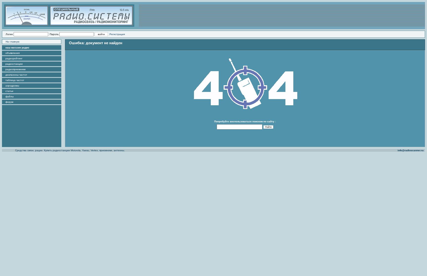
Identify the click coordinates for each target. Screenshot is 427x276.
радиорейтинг (13, 58)
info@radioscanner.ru (411, 150)
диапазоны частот (16, 74)
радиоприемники (15, 69)
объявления (12, 53)
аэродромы (12, 85)
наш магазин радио (17, 47)
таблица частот (14, 80)
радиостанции (14, 64)
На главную (13, 41)
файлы (9, 96)
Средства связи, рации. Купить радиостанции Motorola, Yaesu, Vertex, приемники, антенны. (70, 150)
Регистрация (117, 34)
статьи (9, 91)
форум (9, 102)
